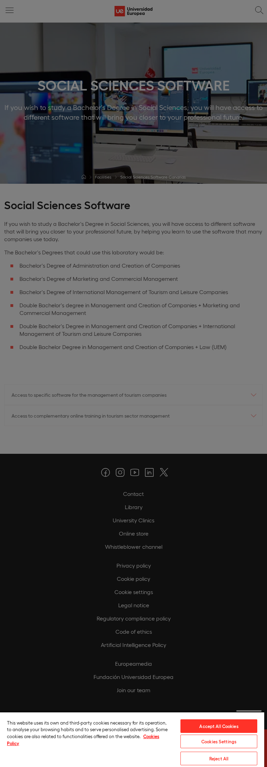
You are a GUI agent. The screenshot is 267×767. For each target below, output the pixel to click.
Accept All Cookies (218, 726)
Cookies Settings (218, 741)
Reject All (218, 758)
